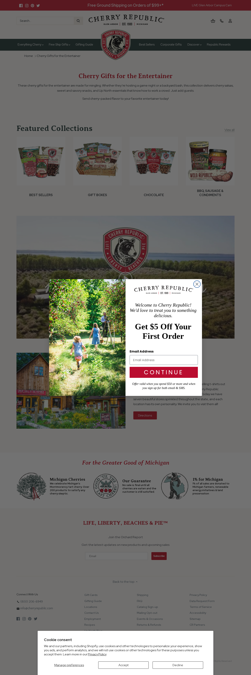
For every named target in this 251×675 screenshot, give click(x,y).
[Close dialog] (197, 284)
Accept (123, 665)
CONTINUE (164, 372)
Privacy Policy (97, 654)
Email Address (142, 351)
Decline (178, 665)
